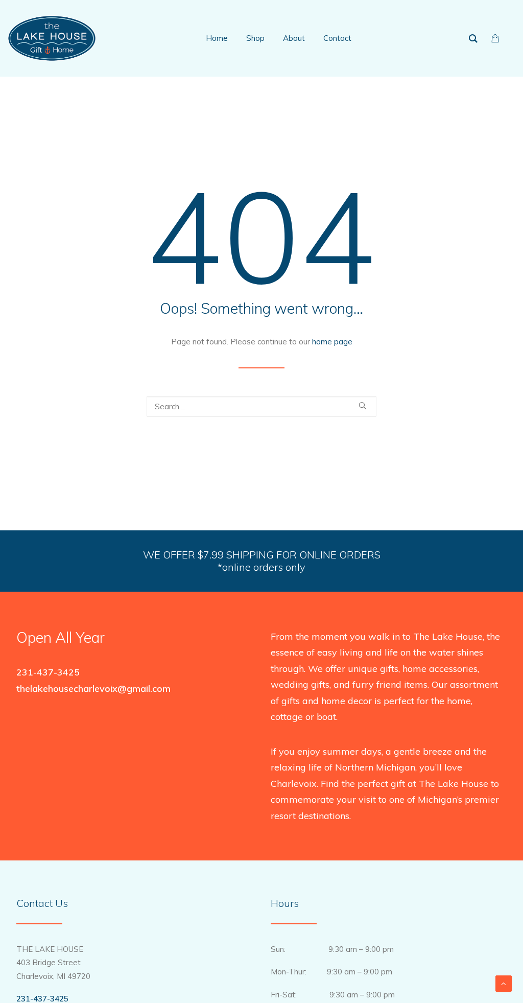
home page (332, 341)
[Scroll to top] (503, 983)
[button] (362, 405)
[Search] (261, 406)
